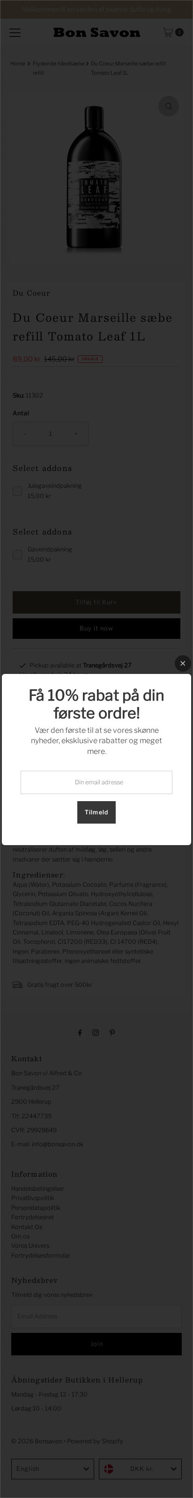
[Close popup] (183, 663)
